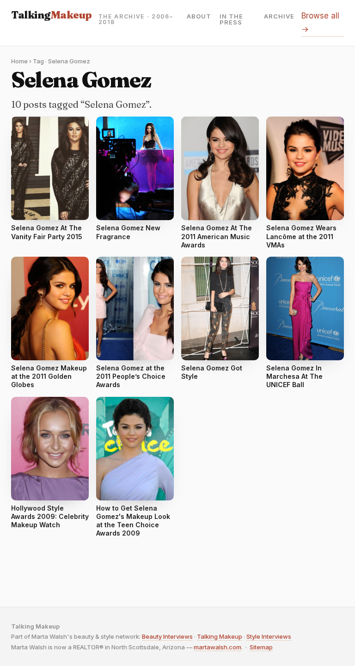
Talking (51, 15)
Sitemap (261, 647)
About (199, 16)
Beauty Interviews (167, 636)
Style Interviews (268, 636)
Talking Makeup (219, 636)
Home (19, 61)
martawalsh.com (217, 647)
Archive (279, 16)
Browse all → (320, 22)
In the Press (231, 19)
